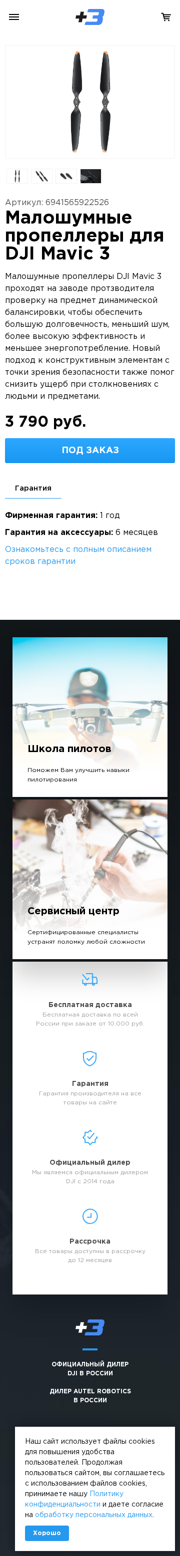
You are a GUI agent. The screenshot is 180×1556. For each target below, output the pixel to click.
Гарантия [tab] (33, 488)
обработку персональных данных (93, 1515)
